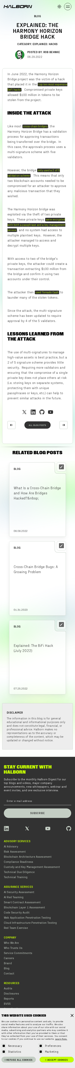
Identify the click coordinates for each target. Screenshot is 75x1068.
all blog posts (37, 425)
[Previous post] (11, 425)
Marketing (51, 1051)
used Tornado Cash (46, 292)
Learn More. (61, 1039)
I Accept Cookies (57, 1059)
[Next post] (64, 425)
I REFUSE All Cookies (19, 1059)
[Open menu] (67, 6)
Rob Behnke (51, 52)
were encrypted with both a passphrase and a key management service (36, 225)
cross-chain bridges (35, 126)
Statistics (14, 1051)
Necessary (15, 1045)
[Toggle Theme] (59, 6)
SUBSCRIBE (37, 813)
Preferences (53, 1045)
